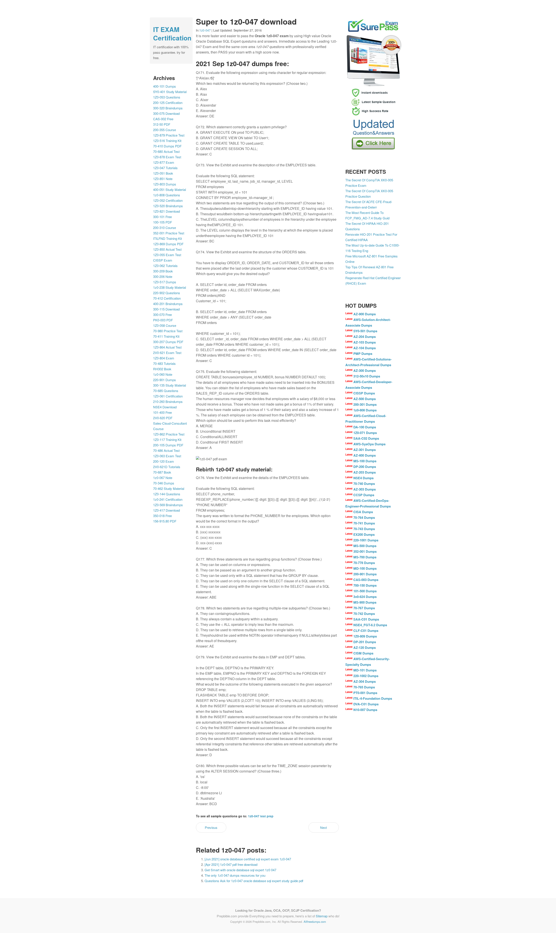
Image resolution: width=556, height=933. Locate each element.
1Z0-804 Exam (163, 358)
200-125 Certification (167, 102)
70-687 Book (162, 472)
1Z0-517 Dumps (164, 282)
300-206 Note (162, 276)
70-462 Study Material (168, 488)
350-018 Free (162, 515)
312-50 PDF (161, 124)
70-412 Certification (167, 298)
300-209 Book (163, 271)
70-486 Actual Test (166, 450)
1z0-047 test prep (260, 816)
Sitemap (322, 916)
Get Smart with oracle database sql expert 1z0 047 (240, 870)
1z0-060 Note (162, 374)
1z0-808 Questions (166, 195)
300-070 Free (162, 314)
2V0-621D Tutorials (166, 466)
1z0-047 (205, 30)
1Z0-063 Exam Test (167, 456)
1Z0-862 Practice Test (168, 434)
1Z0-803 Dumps (164, 184)
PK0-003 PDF (163, 320)
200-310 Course (164, 227)
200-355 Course (164, 129)
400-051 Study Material (169, 189)
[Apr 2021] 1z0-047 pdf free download (231, 864)
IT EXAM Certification (172, 33)
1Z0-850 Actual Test (167, 249)
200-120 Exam (163, 461)
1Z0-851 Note (162, 178)
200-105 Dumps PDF (168, 445)
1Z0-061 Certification (168, 396)
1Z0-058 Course (164, 325)
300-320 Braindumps (168, 108)
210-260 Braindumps (168, 401)
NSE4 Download (165, 407)
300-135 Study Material (169, 385)
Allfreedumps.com (315, 922)
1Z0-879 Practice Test (168, 135)
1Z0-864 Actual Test (167, 347)
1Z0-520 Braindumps (168, 206)
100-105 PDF (162, 222)
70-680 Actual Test (166, 151)
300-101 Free (162, 216)
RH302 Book (162, 369)
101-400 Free (162, 412)
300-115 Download (166, 309)
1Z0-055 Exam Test (167, 254)
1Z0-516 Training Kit (167, 140)
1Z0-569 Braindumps (168, 504)
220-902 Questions (166, 292)
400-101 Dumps (164, 86)
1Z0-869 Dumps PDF (168, 244)
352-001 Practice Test (168, 233)
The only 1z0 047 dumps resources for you (235, 875)
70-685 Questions (165, 390)
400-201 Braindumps (168, 303)
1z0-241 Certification (167, 499)
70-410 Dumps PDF (167, 146)
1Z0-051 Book (163, 173)
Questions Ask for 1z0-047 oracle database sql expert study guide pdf (254, 880)
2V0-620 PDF (162, 418)
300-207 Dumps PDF (168, 341)
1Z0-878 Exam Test (167, 157)
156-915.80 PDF (164, 521)
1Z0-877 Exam (163, 162)
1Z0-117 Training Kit (167, 439)
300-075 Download (166, 113)
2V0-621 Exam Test (167, 352)
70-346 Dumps (163, 483)
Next (323, 827)
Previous (211, 827)
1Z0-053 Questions (166, 97)
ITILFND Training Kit (167, 238)
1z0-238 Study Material (169, 287)
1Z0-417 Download (166, 510)
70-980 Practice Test (167, 331)
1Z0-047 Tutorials (165, 167)
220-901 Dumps (164, 379)
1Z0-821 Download (166, 211)
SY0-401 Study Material (170, 91)
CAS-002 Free (163, 119)
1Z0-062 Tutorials (165, 265)
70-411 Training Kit (166, 336)
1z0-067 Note (162, 477)
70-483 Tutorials (164, 363)
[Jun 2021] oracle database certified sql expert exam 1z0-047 (248, 859)
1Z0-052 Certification (168, 200)
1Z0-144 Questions (166, 494)
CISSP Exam (162, 260)
